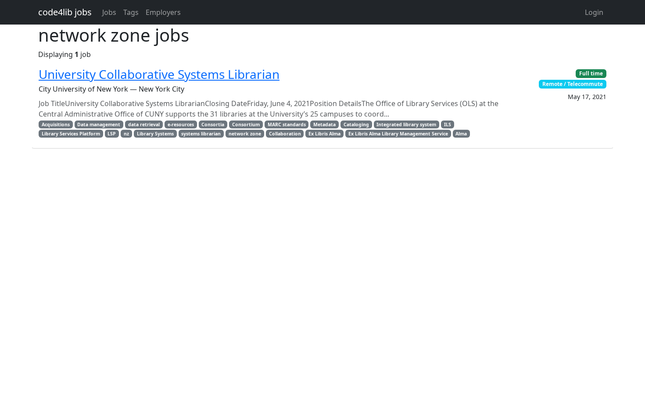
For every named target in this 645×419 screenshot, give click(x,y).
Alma (461, 134)
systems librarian (201, 134)
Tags (131, 12)
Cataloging (356, 124)
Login (594, 12)
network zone (245, 134)
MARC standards (287, 124)
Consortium (246, 124)
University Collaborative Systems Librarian (159, 74)
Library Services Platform (71, 134)
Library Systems (155, 134)
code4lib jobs (65, 12)
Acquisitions (56, 124)
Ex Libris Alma (324, 134)
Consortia (212, 124)
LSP (112, 134)
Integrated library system (406, 124)
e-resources (181, 124)
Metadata (324, 124)
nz (126, 134)
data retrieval (144, 124)
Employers (163, 12)
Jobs (109, 12)
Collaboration (285, 134)
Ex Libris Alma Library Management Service (398, 134)
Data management (98, 124)
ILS (447, 124)
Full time (591, 73)
